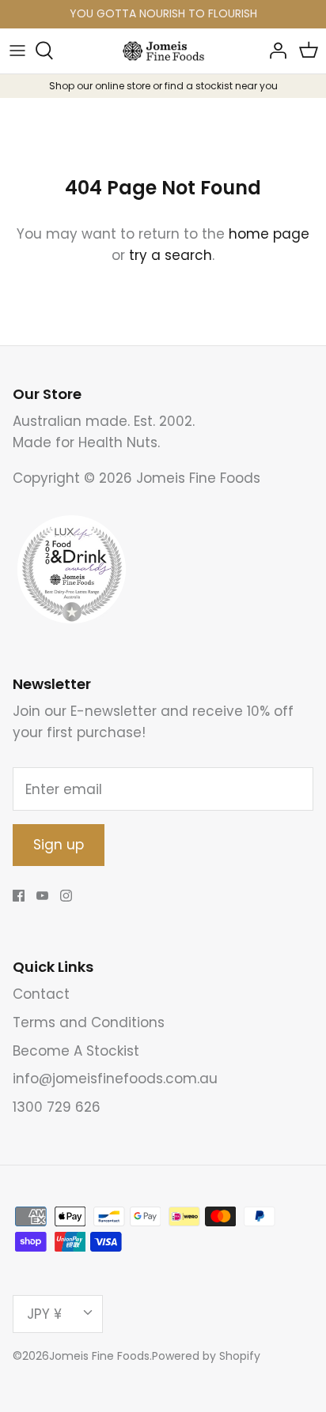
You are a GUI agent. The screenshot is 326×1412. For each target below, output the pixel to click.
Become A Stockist (76, 1050)
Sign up (58, 844)
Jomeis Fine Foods (99, 1356)
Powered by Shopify (206, 1356)
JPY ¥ (44, 1314)
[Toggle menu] (17, 50)
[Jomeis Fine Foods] (163, 51)
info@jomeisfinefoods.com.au (115, 1078)
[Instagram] (66, 896)
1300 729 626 (56, 1107)
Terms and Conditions (89, 1022)
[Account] (273, 50)
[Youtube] (42, 896)
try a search (170, 255)
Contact (41, 994)
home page (269, 233)
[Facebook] (19, 896)
